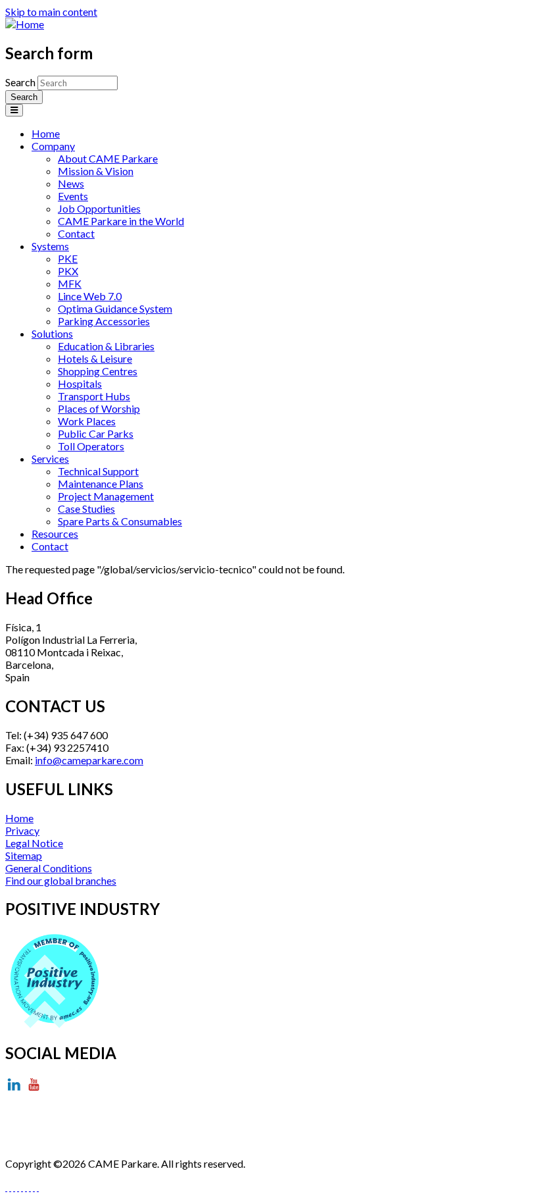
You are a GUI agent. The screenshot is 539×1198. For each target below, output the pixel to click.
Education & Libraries (106, 346)
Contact (76, 233)
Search (21, 82)
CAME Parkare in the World (121, 221)
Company (53, 146)
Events (73, 196)
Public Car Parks (95, 433)
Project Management (106, 496)
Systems (50, 246)
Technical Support (98, 471)
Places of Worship (99, 408)
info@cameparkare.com (89, 760)
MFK (70, 283)
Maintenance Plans (100, 483)
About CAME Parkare (108, 158)
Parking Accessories (104, 321)
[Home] (24, 24)
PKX (68, 271)
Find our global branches (60, 880)
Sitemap (23, 855)
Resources (55, 533)
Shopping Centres (97, 371)
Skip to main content (51, 11)
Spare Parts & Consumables (120, 521)
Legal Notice (34, 843)
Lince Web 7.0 (90, 296)
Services (50, 458)
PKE (68, 258)
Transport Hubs (94, 396)
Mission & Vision (95, 171)
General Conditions (48, 868)
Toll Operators (91, 446)
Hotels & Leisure (95, 358)
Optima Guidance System (115, 308)
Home (46, 133)
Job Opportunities (99, 208)
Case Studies (86, 508)
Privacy (22, 830)
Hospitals (80, 383)
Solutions (52, 333)
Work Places (87, 421)
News (71, 183)
